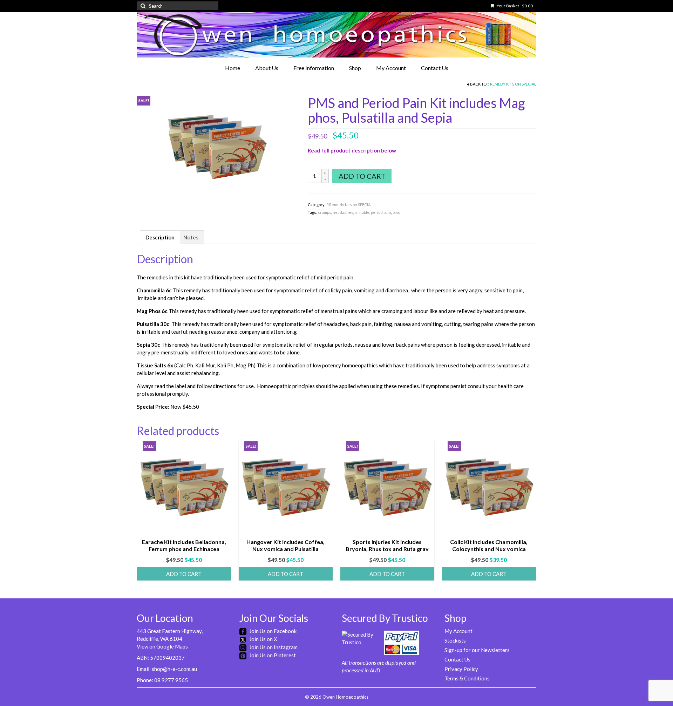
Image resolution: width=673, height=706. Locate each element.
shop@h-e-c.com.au (174, 669)
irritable (362, 212)
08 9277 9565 (171, 680)
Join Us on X (262, 639)
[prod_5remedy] (217, 147)
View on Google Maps (162, 646)
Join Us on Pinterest (272, 655)
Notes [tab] (190, 237)
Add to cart (362, 176)
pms (396, 212)
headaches (343, 212)
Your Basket (514, 5)
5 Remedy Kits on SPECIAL (511, 84)
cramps (324, 212)
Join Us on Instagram (273, 647)
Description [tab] (160, 237)
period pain (381, 212)
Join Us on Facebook (272, 631)
